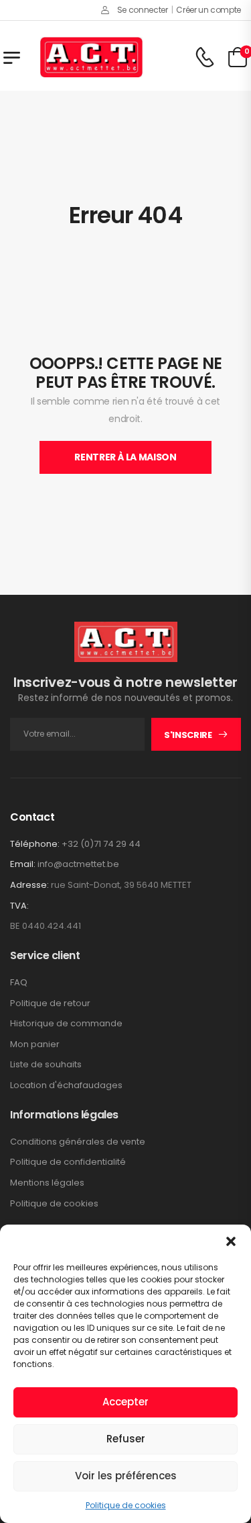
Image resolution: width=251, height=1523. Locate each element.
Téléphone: (35, 843)
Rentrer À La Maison (125, 457)
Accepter (125, 1402)
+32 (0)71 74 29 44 (101, 843)
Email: (22, 864)
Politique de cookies (126, 1505)
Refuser (125, 1439)
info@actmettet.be (78, 864)
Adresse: (29, 884)
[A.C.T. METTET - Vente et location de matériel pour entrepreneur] (91, 57)
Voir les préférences (126, 1476)
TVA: (19, 906)
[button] (231, 1241)
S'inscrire (188, 735)
